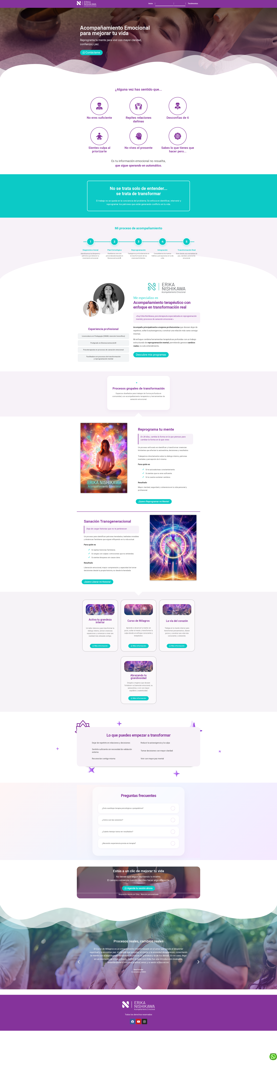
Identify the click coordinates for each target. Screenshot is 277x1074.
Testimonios (193, 3)
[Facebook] (132, 1021)
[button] (78, 962)
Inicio (150, 3)
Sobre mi (179, 3)
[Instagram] (144, 1021)
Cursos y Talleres (164, 3)
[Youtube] (138, 1021)
